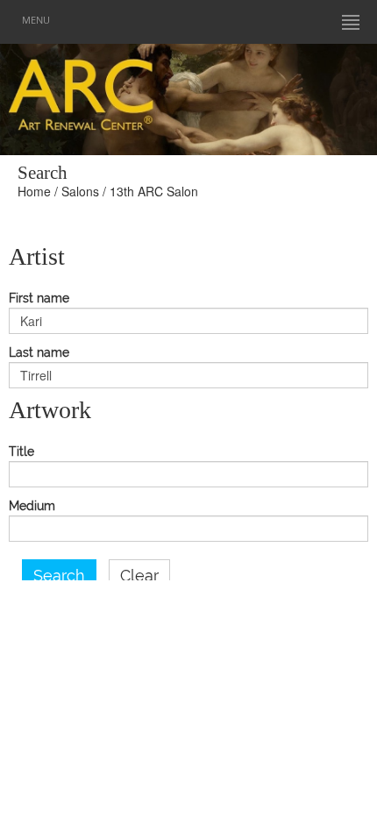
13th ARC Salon (154, 191)
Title (21, 452)
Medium (32, 506)
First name (39, 298)
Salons (80, 191)
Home (34, 191)
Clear (139, 576)
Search (59, 576)
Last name (39, 353)
